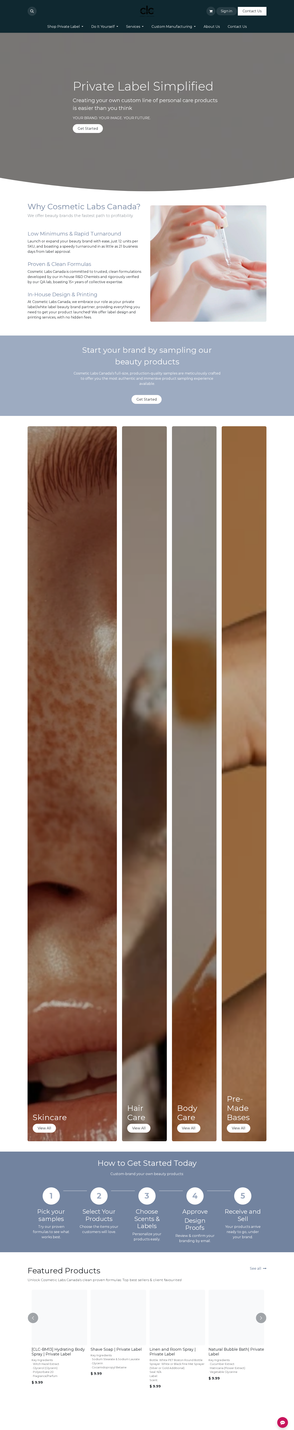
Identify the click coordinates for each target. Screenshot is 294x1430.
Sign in (226, 11)
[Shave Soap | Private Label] (117, 1317)
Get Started (88, 128)
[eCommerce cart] (210, 11)
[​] (39, 11)
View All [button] (44, 1128)
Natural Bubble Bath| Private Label (235, 1352)
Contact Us (252, 11)
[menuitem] (65, 26)
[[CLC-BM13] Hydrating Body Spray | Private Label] (58, 1317)
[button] (32, 11)
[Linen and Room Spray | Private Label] (176, 1317)
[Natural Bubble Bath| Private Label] (235, 1317)
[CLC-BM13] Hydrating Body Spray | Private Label (57, 1352)
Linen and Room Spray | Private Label (172, 1352)
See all (255, 1268)
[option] (147, 1352)
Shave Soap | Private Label (115, 1349)
